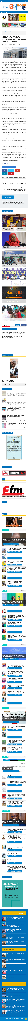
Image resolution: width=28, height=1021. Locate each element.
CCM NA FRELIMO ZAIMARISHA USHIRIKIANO (16, 609)
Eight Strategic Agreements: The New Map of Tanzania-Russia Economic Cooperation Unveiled (13, 656)
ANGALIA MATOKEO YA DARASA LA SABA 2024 (16, 391)
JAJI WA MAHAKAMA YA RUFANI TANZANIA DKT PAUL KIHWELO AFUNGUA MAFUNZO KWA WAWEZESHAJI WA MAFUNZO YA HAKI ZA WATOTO (16, 868)
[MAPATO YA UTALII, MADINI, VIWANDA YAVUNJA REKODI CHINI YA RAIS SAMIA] (4, 695)
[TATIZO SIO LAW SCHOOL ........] (4, 857)
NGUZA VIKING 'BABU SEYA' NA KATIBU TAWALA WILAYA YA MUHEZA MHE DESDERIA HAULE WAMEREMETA (16, 734)
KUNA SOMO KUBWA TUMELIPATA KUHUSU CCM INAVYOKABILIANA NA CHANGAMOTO (14, 930)
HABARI (6, 31)
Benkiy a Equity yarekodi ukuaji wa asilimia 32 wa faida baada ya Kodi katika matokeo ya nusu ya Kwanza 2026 (15, 1011)
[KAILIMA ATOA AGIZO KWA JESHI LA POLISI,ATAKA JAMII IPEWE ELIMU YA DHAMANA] (4, 585)
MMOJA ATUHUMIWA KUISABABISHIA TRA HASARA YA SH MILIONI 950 (14, 39)
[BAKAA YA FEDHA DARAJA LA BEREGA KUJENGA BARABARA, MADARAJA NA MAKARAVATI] (4, 675)
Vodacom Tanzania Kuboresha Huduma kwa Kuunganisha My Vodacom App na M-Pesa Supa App (16, 795)
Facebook (24, 325)
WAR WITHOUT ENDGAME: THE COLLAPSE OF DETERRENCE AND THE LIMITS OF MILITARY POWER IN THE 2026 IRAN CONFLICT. (15, 936)
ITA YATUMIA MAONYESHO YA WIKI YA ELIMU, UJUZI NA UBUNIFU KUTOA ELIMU (15, 989)
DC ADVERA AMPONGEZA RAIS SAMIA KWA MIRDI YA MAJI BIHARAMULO (16, 686)
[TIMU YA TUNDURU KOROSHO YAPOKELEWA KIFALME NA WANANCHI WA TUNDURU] (4, 558)
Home (3, 31)
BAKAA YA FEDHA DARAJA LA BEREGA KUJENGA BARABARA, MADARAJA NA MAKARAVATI (15, 672)
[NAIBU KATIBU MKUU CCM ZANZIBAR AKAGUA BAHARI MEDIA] (4, 626)
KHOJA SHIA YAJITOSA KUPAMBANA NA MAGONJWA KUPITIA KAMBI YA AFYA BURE (13, 320)
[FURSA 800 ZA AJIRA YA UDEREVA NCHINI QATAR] (4, 791)
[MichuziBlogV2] (14, 6)
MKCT (16, 1019)
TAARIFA (9, 775)
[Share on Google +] (17, 170)
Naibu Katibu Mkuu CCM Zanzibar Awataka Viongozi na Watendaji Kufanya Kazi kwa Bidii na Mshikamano (16, 636)
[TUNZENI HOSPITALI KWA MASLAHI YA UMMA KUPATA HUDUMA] (4, 682)
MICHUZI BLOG (8, 1018)
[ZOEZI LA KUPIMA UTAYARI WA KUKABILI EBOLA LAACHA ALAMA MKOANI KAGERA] (4, 578)
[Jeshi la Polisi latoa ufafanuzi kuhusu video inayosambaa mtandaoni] (4, 833)
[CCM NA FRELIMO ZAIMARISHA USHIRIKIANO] (4, 612)
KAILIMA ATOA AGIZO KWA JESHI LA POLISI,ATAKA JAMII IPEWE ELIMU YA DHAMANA (15, 582)
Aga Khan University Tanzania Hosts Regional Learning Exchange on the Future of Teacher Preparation (15, 1006)
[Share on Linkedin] (4, 173)
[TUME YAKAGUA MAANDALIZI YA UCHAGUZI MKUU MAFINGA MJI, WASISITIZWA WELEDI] (4, 785)
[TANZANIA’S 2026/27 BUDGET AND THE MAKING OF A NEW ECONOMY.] (4, 632)
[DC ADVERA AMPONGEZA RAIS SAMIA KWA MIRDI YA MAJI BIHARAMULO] (4, 689)
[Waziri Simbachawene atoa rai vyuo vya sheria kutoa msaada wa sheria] (4, 863)
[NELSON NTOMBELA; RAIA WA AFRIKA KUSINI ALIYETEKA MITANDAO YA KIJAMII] (4, 552)
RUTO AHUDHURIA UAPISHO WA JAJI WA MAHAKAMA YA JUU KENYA (15, 954)
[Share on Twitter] (11, 170)
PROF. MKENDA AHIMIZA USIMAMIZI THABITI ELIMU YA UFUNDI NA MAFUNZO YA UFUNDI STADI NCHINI (16, 400)
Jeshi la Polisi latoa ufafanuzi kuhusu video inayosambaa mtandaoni (16, 830)
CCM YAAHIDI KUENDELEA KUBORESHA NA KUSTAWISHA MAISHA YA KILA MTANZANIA (12, 602)
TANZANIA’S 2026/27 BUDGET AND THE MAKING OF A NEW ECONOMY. (15, 630)
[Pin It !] (11, 173)
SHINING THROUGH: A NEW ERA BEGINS (15, 970)
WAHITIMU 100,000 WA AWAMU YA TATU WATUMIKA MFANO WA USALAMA (15, 416)
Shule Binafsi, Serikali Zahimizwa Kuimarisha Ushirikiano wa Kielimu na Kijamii (15, 1000)
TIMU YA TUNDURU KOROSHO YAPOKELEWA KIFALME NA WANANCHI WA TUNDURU (16, 555)
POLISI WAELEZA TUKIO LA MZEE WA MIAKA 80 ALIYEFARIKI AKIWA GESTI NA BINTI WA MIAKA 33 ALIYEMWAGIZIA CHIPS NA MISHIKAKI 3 (14, 541)
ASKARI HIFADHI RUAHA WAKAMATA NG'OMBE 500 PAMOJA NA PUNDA (14, 976)
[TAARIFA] (4, 779)
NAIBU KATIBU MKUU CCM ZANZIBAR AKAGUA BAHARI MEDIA (15, 623)
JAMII (10, 31)
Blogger (17, 325)
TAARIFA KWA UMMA (7, 768)
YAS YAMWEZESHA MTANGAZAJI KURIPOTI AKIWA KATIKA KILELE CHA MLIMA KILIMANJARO (15, 995)
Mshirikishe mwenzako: (8, 166)
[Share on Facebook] (4, 170)
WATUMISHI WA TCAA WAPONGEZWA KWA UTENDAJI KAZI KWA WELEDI (16, 408)
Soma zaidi (23, 530)
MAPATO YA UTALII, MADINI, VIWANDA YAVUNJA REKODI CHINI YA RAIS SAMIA (15, 692)
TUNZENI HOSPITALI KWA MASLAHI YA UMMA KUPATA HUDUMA (15, 679)
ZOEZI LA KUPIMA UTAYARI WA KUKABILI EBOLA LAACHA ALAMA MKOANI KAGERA (16, 576)
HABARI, (4, 45)
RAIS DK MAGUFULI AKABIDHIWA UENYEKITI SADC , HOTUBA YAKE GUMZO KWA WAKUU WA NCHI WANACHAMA (16, 568)
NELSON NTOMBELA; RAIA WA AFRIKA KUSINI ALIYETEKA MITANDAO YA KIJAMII (16, 549)
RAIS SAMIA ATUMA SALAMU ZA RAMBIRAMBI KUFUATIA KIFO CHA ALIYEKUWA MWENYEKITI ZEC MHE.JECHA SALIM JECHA (16, 699)
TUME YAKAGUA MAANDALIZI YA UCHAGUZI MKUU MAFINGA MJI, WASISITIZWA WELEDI (16, 782)
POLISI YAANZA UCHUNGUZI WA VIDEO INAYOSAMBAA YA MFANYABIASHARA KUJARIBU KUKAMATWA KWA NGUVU (15, 802)
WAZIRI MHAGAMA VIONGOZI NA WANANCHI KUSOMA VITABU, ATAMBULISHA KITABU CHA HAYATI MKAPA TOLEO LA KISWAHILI (16, 847)
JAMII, (7, 45)
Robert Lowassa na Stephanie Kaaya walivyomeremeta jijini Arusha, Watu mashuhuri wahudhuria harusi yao (15, 748)
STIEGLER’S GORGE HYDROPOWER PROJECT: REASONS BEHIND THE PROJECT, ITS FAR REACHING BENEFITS (16, 741)
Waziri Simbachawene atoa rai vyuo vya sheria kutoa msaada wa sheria (15, 860)
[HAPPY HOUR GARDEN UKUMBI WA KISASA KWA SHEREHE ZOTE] (4, 565)
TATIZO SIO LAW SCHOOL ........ (13, 853)
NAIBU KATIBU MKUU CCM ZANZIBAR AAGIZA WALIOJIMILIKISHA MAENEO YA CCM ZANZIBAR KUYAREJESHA (16, 616)
